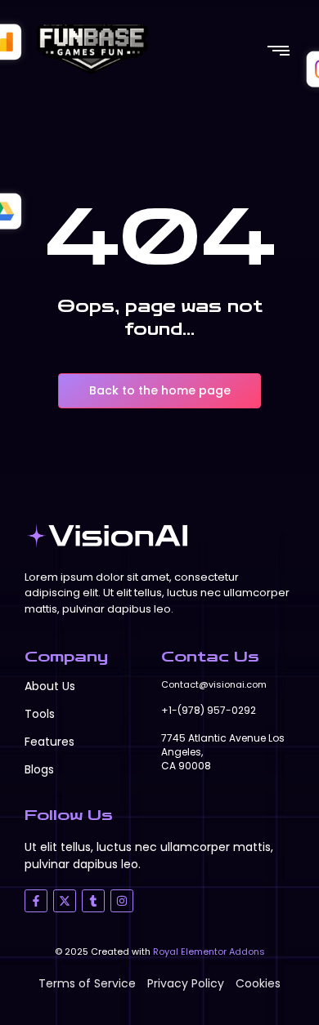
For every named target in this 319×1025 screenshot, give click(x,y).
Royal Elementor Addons (209, 951)
